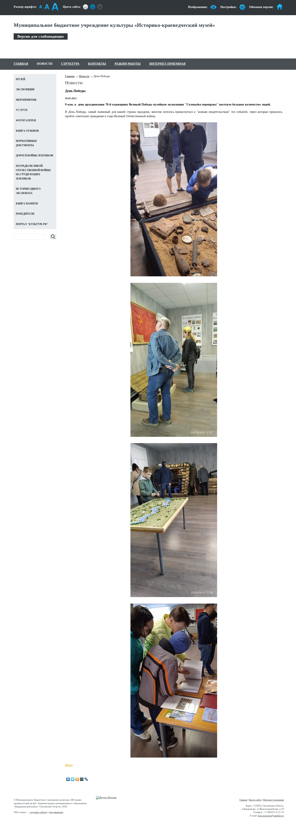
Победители (25, 213)
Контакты (97, 63)
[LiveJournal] (86, 779)
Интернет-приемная (167, 63)
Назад (69, 765)
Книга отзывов (27, 130)
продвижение (56, 812)
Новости (44, 63)
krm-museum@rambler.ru (271, 815)
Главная (21, 63)
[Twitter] (72, 779)
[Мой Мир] (82, 779)
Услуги (21, 110)
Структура (70, 63)
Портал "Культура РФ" (32, 224)
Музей (20, 79)
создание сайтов (38, 812)
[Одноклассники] (77, 779)
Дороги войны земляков (34, 155)
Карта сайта (255, 799)
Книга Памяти (27, 203)
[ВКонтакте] (68, 779)
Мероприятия (26, 99)
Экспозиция (25, 89)
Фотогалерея (26, 120)
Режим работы (128, 63)
